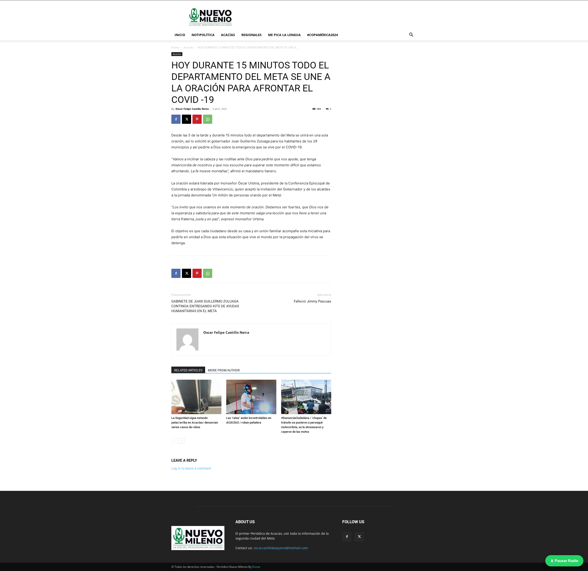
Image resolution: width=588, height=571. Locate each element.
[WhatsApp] (207, 119)
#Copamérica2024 (322, 35)
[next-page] (181, 441)
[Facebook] (176, 119)
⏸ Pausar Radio (564, 561)
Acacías (228, 35)
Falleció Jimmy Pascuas (312, 301)
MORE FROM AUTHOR (224, 370)
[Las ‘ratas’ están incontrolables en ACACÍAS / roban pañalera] (251, 397)
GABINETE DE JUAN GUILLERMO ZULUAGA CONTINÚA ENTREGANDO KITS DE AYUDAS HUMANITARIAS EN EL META (205, 306)
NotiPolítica (203, 35)
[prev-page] (174, 441)
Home (175, 47)
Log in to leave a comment (191, 468)
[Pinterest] (197, 119)
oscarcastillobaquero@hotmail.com (281, 548)
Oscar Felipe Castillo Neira (192, 108)
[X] (186, 119)
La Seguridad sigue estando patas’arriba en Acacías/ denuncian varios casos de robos (194, 422)
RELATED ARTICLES (188, 370)
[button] (411, 35)
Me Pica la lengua (284, 35)
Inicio (180, 35)
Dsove (256, 567)
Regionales (251, 35)
